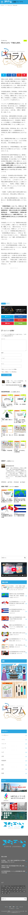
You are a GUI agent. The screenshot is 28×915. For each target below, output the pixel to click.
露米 (5, 893)
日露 (5, 889)
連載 (2, 893)
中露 (9, 887)
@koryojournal (10, 465)
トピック (4, 743)
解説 (3, 764)
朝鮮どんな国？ (5, 891)
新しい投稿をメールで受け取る (9, 371)
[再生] (3, 575)
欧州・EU (11, 891)
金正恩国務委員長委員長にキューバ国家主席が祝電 (17, 611)
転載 (3, 773)
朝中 (11, 889)
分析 (3, 756)
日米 (2, 889)
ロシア (3, 887)
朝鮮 (20, 889)
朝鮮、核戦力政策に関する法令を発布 (17, 633)
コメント (3, 338)
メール (3, 358)
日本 (24, 887)
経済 (20, 891)
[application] (14, 569)
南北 (15, 887)
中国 (6, 887)
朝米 (14, 889)
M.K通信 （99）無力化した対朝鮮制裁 (17, 645)
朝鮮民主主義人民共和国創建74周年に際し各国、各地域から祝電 (16, 595)
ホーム (6, 906)
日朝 (21, 887)
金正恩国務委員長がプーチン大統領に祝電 (17, 639)
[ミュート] (22, 575)
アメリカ (14, 886)
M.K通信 (3, 886)
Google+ (23, 482)
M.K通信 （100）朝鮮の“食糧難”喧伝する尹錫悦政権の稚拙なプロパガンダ (17, 587)
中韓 (12, 887)
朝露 (17, 889)
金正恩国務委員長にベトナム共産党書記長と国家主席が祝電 (17, 603)
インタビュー (5, 735)
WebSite (4, 482)
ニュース (4, 748)
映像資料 (4, 760)
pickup (7, 886)
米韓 (18, 891)
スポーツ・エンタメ (21, 886)
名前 (2, 352)
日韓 (8, 303)
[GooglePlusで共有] (19, 75)
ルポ (3, 752)
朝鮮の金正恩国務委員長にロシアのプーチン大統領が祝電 (17, 626)
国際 (18, 887)
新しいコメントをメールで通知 (9, 369)
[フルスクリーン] (25, 575)
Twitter (10, 482)
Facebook (17, 482)
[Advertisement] (14, 22)
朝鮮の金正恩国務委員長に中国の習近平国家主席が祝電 (17, 619)
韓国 (8, 893)
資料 (3, 769)
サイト (2, 363)
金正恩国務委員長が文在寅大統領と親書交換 (17, 652)
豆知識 (24, 891)
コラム (4, 303)
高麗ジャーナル (11, 911)
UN (10, 886)
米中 (15, 891)
